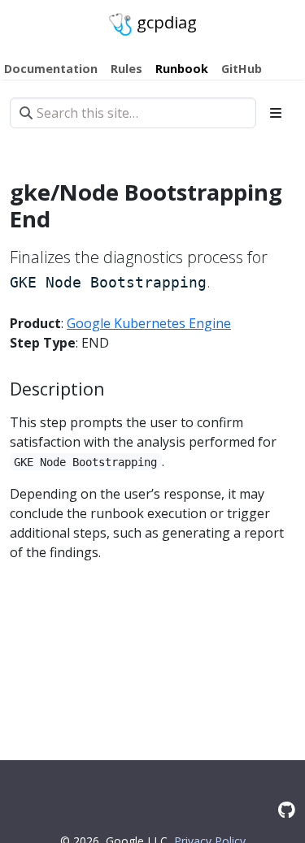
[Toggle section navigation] (275, 113)
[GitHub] (286, 809)
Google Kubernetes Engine (149, 323)
